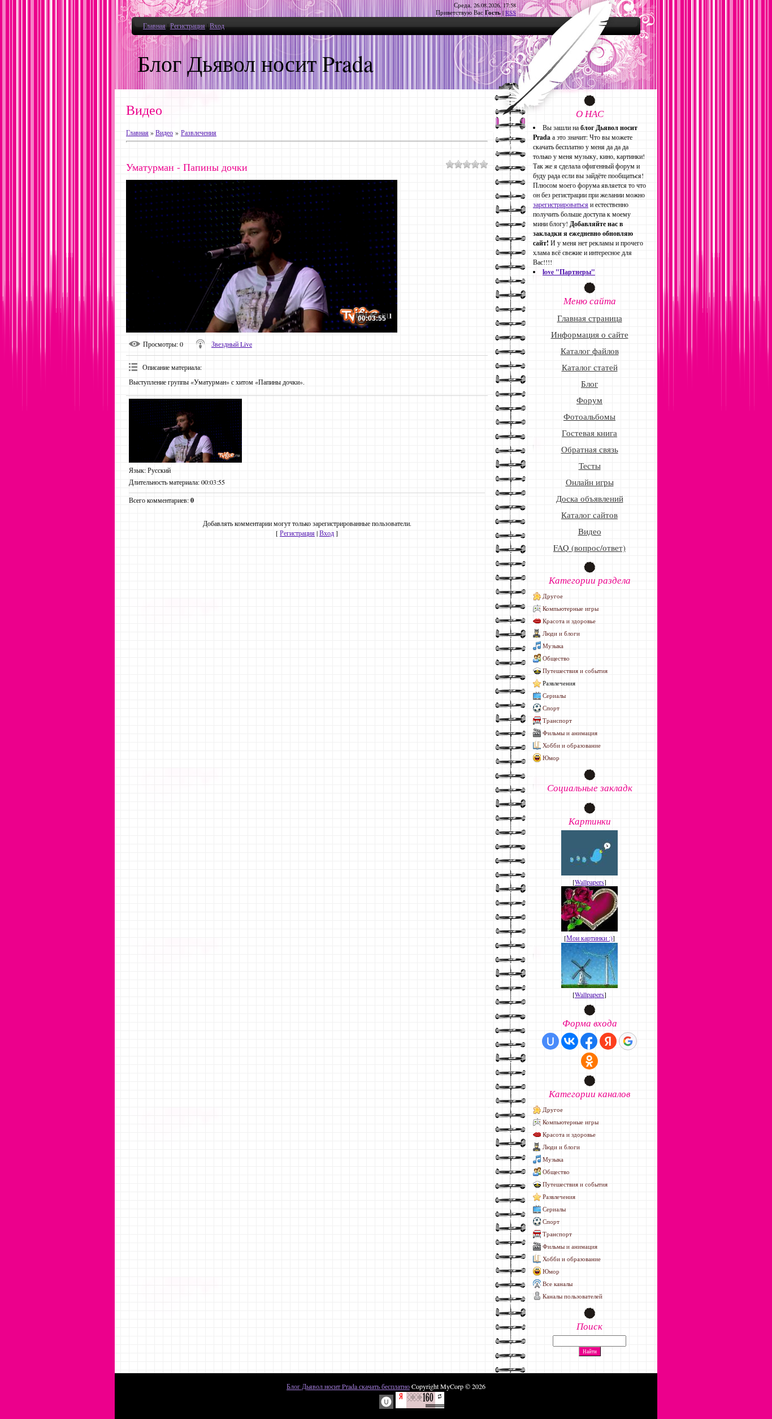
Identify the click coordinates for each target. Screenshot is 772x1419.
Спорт (551, 708)
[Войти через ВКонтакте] (569, 1041)
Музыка (553, 645)
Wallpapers (589, 881)
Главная (154, 25)
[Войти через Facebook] (588, 1041)
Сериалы (554, 695)
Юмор (551, 757)
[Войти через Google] (628, 1041)
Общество (556, 658)
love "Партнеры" (569, 272)
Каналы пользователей (572, 1296)
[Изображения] (185, 431)
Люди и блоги (561, 633)
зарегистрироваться (560, 204)
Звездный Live (231, 343)
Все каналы (558, 1283)
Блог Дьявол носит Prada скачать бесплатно (348, 1386)
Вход (217, 25)
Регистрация (187, 25)
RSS (510, 12)
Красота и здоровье (569, 620)
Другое (553, 596)
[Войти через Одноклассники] (589, 1061)
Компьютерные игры (570, 608)
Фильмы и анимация (570, 732)
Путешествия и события (575, 670)
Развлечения (198, 132)
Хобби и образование (572, 745)
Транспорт (557, 720)
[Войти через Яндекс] (608, 1041)
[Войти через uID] (550, 1041)
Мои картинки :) (589, 937)
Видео (164, 132)
